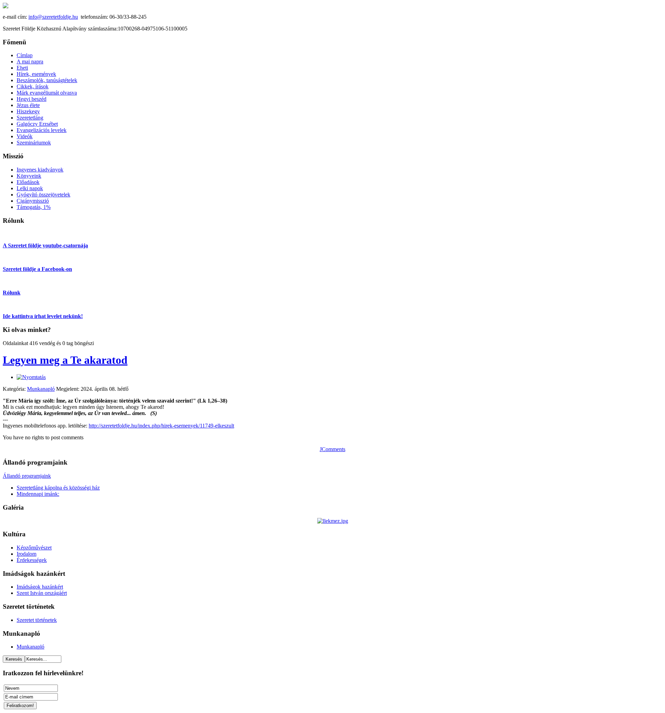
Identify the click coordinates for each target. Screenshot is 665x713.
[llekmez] (332, 521)
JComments (332, 449)
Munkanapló (41, 389)
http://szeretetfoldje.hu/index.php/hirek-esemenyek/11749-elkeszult (161, 426)
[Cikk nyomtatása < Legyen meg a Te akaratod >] (31, 377)
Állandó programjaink (27, 476)
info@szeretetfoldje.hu (53, 17)
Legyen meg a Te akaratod (65, 360)
